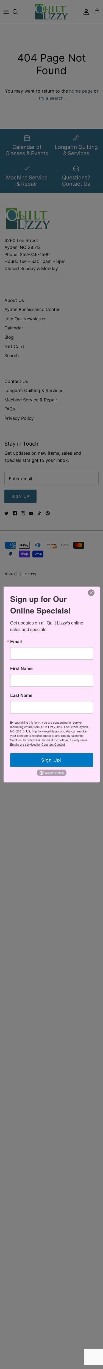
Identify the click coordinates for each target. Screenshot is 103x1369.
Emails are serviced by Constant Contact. (38, 744)
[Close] (91, 593)
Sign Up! (51, 760)
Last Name (21, 695)
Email (16, 641)
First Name (21, 668)
